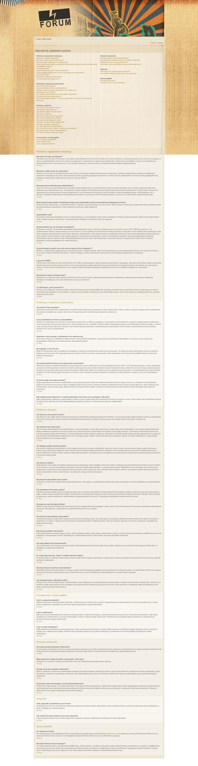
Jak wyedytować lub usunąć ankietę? (48, 118)
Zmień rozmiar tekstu (161, 38)
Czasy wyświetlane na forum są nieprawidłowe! (51, 88)
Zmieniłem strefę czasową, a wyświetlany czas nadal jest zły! (56, 90)
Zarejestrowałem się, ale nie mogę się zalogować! (52, 70)
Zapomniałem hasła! (42, 68)
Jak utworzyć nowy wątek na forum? (48, 107)
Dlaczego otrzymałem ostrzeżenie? (48, 124)
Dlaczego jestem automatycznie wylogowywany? (52, 62)
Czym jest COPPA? (42, 74)
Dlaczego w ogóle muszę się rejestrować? (50, 60)
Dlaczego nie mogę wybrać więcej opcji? (49, 116)
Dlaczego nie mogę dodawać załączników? (50, 122)
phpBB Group (111, 734)
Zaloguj (160, 43)
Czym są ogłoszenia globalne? (46, 139)
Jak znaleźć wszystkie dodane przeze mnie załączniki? (118, 73)
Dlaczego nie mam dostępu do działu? (48, 120)
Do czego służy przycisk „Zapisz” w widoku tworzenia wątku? (56, 128)
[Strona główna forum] (80, 18)
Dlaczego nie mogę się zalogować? (47, 58)
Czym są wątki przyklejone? (45, 144)
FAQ (153, 43)
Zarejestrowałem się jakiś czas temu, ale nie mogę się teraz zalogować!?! (60, 72)
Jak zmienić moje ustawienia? (46, 86)
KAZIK (49, 39)
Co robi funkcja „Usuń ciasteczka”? (48, 79)
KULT (39, 39)
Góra (40, 166)
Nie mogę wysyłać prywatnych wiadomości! (114, 58)
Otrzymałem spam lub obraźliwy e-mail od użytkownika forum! (120, 64)
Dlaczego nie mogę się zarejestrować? (49, 76)
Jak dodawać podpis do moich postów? (49, 111)
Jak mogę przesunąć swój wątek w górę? (50, 132)
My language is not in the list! (45, 92)
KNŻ (44, 39)
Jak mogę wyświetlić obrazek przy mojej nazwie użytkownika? (56, 94)
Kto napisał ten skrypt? (107, 80)
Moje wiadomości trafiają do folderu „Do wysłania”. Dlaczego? (120, 60)
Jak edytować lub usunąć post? (46, 109)
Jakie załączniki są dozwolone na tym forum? (115, 71)
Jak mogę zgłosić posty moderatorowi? (49, 126)
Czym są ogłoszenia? (43, 141)
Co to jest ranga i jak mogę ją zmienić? (48, 96)
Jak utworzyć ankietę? (43, 114)
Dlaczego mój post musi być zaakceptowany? (51, 130)
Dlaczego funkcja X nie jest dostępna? (112, 82)
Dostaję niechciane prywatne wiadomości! (114, 62)
